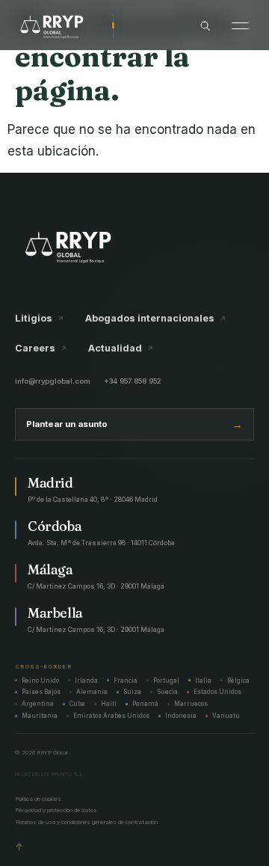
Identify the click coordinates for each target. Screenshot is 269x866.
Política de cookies (38, 799)
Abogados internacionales (155, 319)
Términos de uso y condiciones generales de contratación (86, 822)
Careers (41, 349)
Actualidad (121, 349)
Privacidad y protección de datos (56, 810)
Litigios (39, 319)
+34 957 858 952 (132, 381)
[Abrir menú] (240, 26)
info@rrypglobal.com (52, 381)
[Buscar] (205, 26)
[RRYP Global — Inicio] (63, 25)
